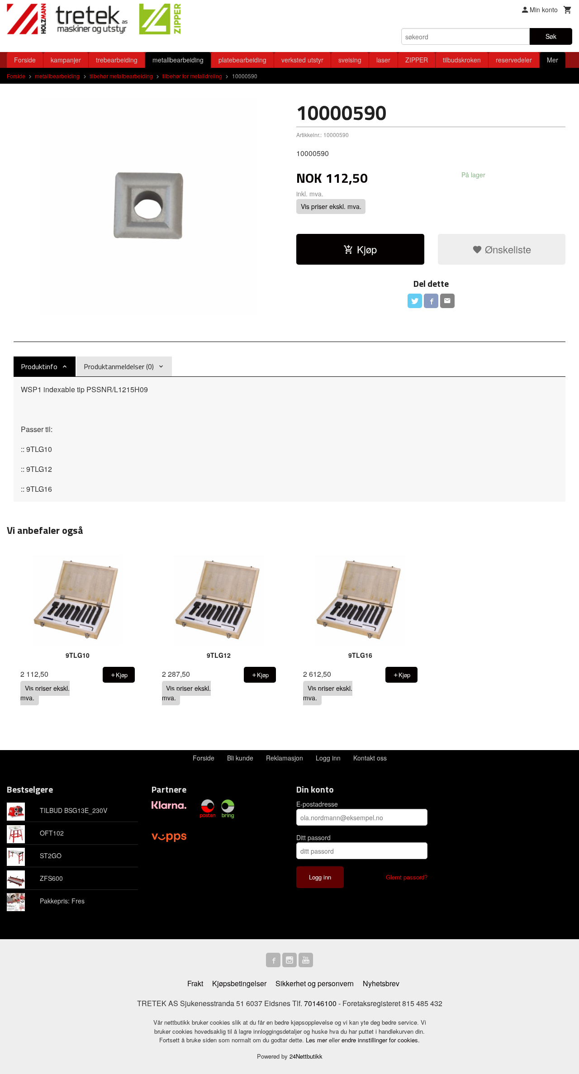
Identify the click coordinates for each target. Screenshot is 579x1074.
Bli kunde (240, 757)
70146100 (320, 1003)
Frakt (195, 983)
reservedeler (514, 59)
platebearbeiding (242, 59)
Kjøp (367, 249)
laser (383, 59)
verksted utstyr (302, 59)
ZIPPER (416, 59)
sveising (349, 59)
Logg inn (328, 757)
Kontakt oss (370, 757)
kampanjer (66, 59)
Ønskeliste (506, 249)
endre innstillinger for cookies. (381, 1040)
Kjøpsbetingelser (239, 983)
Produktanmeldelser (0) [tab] (119, 366)
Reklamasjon (284, 757)
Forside (25, 59)
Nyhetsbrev (381, 983)
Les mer (317, 1040)
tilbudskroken (462, 59)
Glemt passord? (406, 877)
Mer (552, 59)
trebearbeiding (117, 59)
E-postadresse (317, 803)
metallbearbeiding (178, 59)
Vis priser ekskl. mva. (331, 206)
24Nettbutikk (306, 1056)
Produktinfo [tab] (39, 366)
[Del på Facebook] (431, 301)
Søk (551, 36)
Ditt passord (313, 837)
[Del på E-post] (447, 301)
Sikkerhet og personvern (314, 983)
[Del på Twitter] (415, 301)
